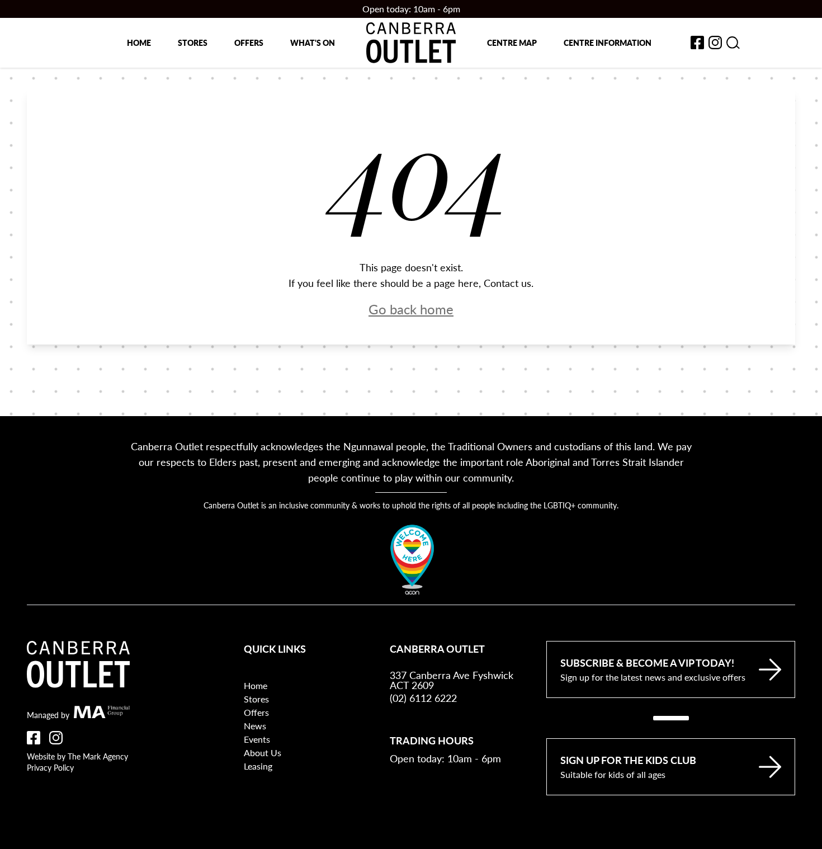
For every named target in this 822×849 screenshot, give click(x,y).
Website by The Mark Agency (77, 756)
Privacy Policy (50, 767)
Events (257, 739)
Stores (192, 42)
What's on (312, 42)
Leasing (258, 766)
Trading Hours (432, 740)
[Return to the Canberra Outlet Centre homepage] (411, 43)
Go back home (411, 309)
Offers (248, 42)
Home (139, 42)
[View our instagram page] (715, 42)
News (255, 725)
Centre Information (607, 42)
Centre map (512, 42)
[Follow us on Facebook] (33, 737)
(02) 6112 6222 (423, 698)
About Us (262, 752)
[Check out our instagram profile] (56, 737)
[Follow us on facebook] (697, 42)
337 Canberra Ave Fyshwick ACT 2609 (451, 680)
